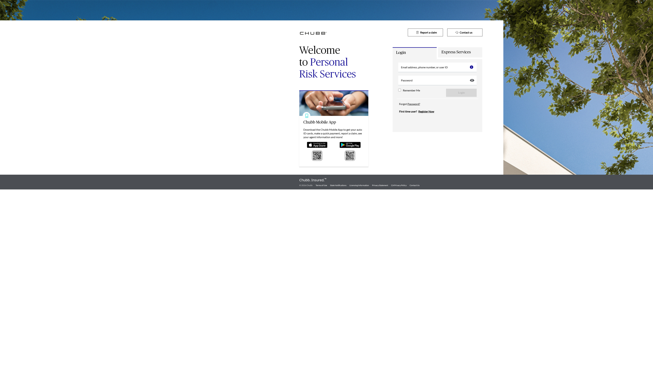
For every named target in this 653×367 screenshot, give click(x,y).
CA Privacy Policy (399, 185)
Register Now (426, 111)
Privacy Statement (380, 185)
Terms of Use (321, 185)
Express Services (456, 52)
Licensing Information (359, 185)
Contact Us (415, 185)
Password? (413, 104)
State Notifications (338, 185)
